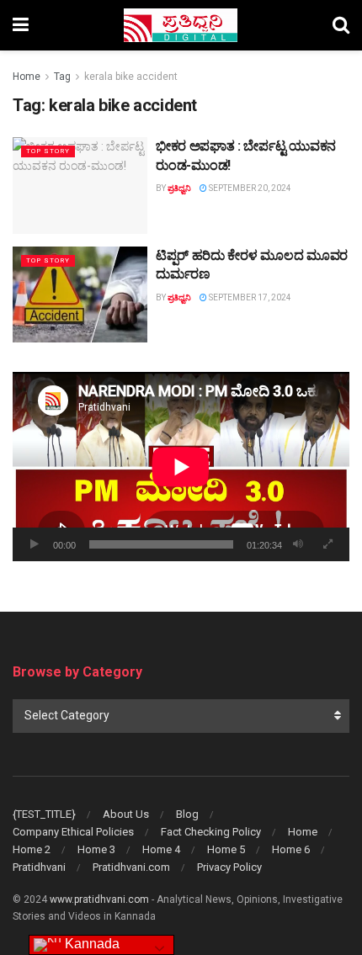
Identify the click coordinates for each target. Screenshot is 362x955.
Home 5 (226, 849)
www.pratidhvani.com (99, 899)
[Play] (34, 544)
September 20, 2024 (249, 188)
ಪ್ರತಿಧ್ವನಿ (179, 188)
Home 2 (32, 849)
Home (26, 76)
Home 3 (96, 849)
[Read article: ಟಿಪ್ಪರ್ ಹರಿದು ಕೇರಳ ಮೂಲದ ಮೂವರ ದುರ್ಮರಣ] (80, 294)
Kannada (90, 943)
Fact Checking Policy (211, 831)
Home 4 (161, 849)
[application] (181, 466)
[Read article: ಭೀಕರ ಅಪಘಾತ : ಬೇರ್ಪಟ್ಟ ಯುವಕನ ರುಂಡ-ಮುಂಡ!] (80, 185)
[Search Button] (341, 25)
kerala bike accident (131, 76)
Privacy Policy (229, 867)
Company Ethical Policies (73, 831)
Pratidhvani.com (131, 867)
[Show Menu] (21, 25)
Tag (62, 76)
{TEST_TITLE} (44, 814)
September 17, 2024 (249, 297)
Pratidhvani (39, 867)
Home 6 (291, 849)
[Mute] (298, 544)
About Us (126, 814)
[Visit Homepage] (180, 25)
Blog (187, 814)
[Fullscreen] (327, 544)
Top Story (48, 151)
